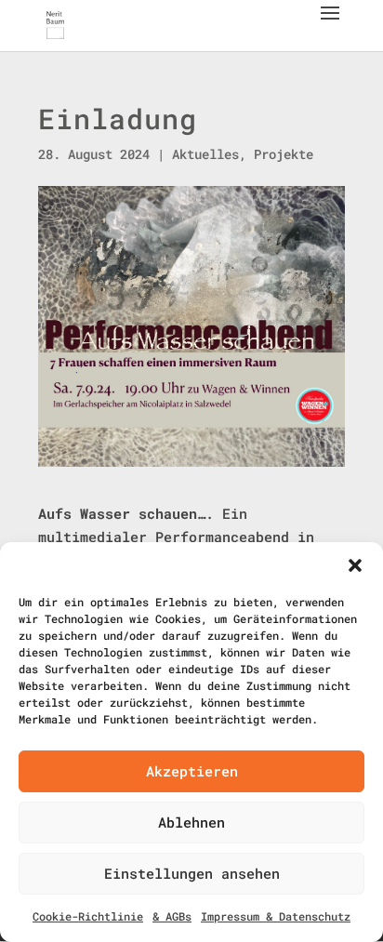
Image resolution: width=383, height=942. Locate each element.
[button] (355, 565)
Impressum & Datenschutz (275, 916)
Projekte (283, 154)
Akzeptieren (192, 771)
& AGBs (172, 916)
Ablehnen (191, 822)
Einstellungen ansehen (192, 873)
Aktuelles (205, 154)
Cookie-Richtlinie (88, 916)
